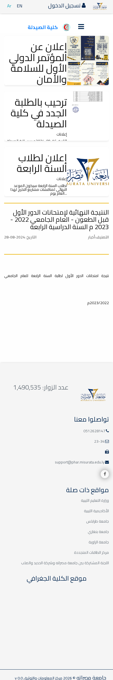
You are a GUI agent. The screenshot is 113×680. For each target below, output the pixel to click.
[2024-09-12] (88, 171)
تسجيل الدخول (65, 5)
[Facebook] (105, 474)
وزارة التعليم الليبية (95, 500)
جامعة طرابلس (97, 521)
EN (19, 6)
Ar (9, 6)
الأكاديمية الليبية (96, 510)
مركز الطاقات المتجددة (91, 552)
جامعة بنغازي (98, 531)
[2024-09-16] (88, 116)
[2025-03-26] (88, 60)
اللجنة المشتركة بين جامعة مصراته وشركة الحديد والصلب (65, 562)
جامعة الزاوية (99, 542)
